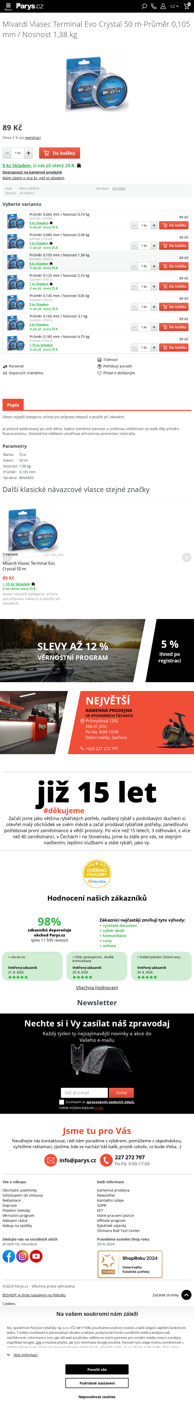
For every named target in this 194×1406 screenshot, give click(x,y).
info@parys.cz (77, 1160)
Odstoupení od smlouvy (23, 1195)
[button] (163, 6)
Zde (38, 1342)
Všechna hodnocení (97, 987)
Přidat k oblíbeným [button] (119, 373)
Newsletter (106, 1195)
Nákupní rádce (15, 1220)
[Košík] (187, 6)
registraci (33, 137)
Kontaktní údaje (110, 1200)
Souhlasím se (75, 1102)
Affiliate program (111, 1220)
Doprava (10, 1205)
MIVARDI (119, 188)
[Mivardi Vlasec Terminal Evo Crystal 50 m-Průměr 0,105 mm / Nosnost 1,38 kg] (16, 268)
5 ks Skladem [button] (39, 304)
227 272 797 (130, 1157)
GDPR (101, 1205)
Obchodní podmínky (20, 1190)
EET (100, 1210)
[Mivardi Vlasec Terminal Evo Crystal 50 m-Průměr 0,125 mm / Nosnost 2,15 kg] (16, 289)
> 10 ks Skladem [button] (41, 345)
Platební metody (16, 1210)
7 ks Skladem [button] (39, 284)
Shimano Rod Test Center (118, 1230)
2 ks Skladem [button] (39, 243)
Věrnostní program (18, 1215)
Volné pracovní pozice (115, 1215)
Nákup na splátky (17, 1225)
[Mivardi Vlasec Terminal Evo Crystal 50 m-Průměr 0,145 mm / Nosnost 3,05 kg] (16, 309)
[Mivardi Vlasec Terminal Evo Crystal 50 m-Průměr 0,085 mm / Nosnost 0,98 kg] (16, 248)
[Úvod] (29, 6)
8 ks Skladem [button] (17, 165)
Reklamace (12, 1200)
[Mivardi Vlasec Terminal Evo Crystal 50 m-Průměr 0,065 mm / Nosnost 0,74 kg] (16, 228)
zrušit (99, 1107)
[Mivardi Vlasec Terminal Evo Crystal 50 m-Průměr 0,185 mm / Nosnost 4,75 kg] (16, 350)
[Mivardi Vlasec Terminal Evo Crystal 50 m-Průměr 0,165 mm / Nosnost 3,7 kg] (16, 329)
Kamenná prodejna (113, 1190)
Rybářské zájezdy (111, 1225)
